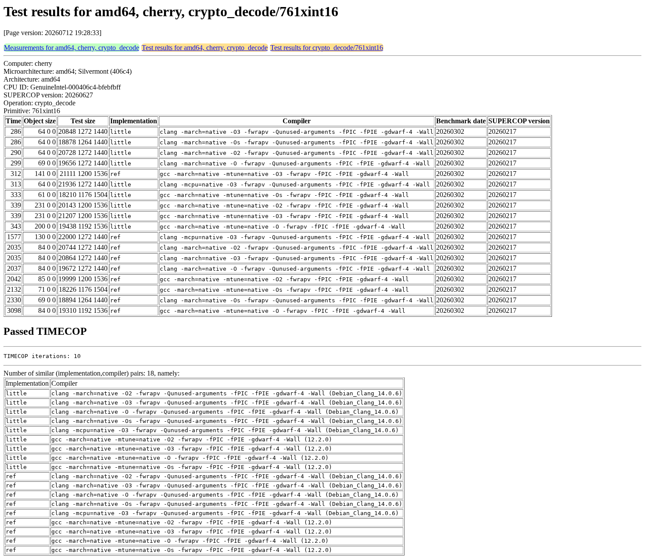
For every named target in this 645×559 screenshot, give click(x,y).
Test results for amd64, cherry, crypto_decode (205, 47)
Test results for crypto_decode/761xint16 (326, 47)
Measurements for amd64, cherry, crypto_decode (71, 47)
